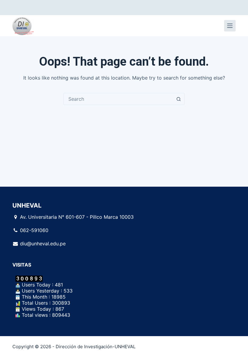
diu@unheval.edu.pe (43, 244)
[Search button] (178, 99)
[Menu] (230, 25)
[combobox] (118, 99)
